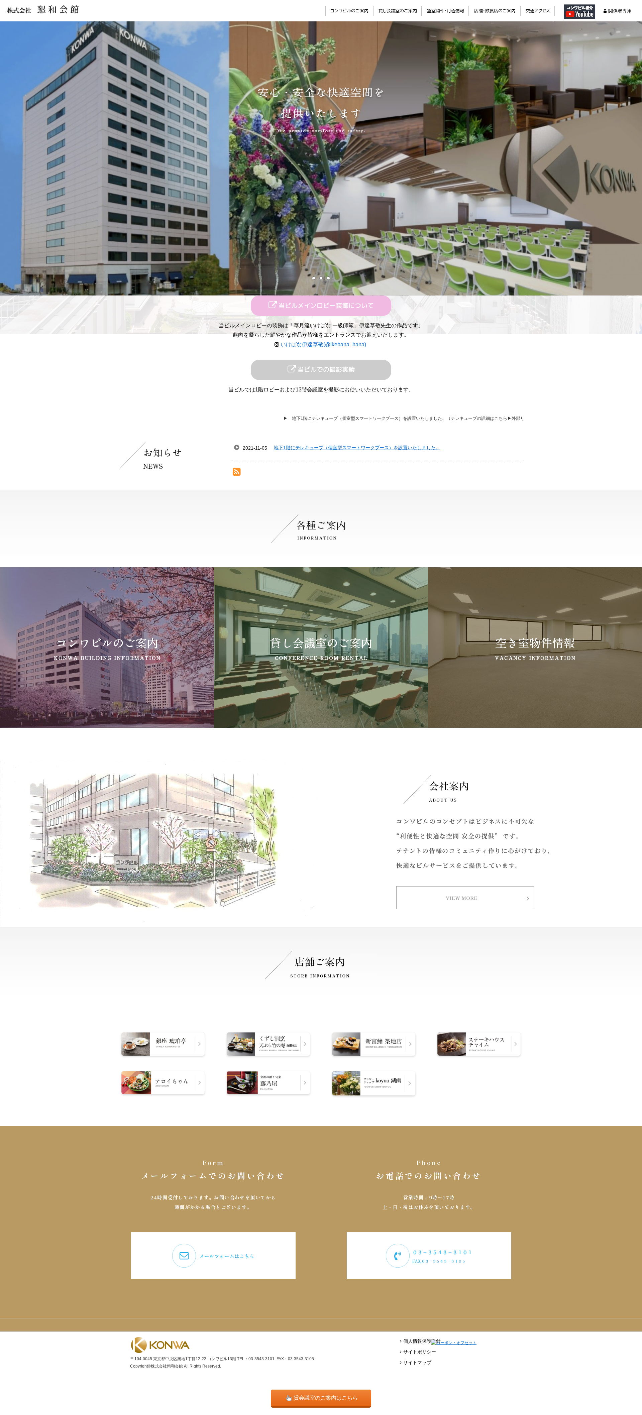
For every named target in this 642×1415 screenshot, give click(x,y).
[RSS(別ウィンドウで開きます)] (237, 473)
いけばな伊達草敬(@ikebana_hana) (324, 344)
